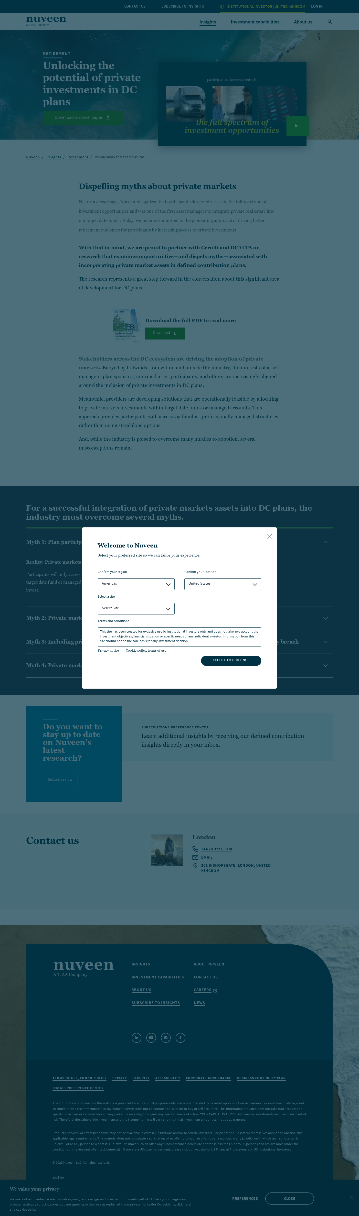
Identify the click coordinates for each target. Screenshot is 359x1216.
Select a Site (106, 597)
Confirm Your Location (200, 572)
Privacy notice (108, 650)
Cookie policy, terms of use (146, 650)
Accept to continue (231, 660)
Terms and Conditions (113, 621)
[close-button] (269, 536)
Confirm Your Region (112, 572)
